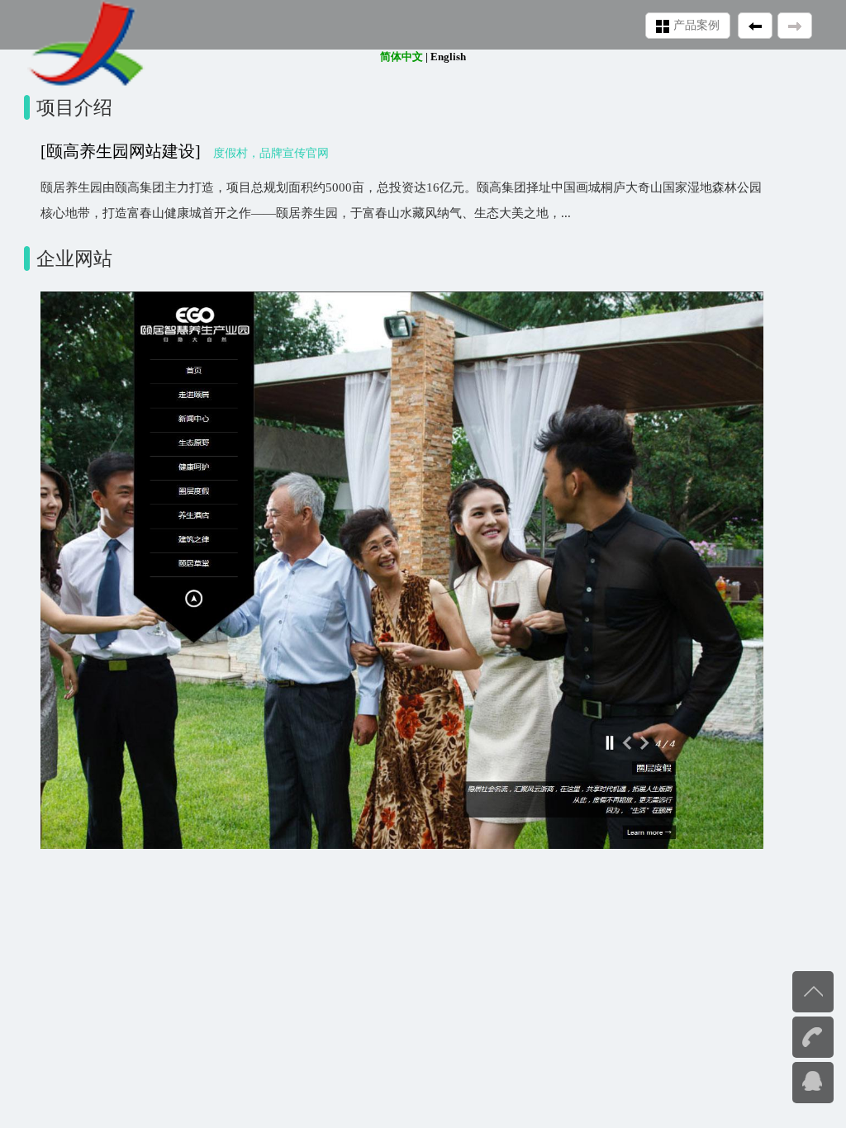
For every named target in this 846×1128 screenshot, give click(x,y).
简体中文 (401, 56)
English (448, 56)
